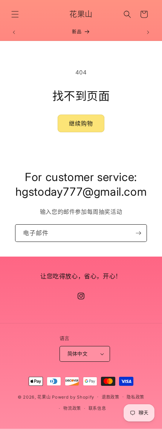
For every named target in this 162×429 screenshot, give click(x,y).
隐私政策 (135, 397)
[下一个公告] (148, 32)
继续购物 (81, 123)
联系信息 (97, 408)
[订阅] (138, 233)
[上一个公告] (14, 32)
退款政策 (110, 397)
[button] (15, 14)
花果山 (43, 396)
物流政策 (72, 408)
